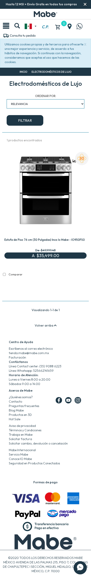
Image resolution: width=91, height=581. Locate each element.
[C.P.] (45, 22)
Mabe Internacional (22, 450)
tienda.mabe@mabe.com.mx (29, 353)
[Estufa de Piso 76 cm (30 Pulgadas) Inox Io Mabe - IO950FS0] (45, 191)
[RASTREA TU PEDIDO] (19, 35)
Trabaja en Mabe (20, 435)
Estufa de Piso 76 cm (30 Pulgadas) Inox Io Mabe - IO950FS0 (44, 239)
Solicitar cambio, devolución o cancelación (38, 443)
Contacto (15, 402)
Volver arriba (44, 325)
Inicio (23, 71)
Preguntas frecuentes (24, 406)
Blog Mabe (16, 410)
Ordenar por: (45, 96)
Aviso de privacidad (22, 426)
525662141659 (43, 371)
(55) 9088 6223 (50, 366)
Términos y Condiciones (25, 430)
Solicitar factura (20, 439)
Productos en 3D (20, 415)
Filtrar (25, 120)
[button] (85, 4)
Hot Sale (14, 419)
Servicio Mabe (18, 454)
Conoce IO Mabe (20, 459)
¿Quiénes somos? (21, 397)
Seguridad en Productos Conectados (34, 463)
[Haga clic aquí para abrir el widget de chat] (80, 567)
